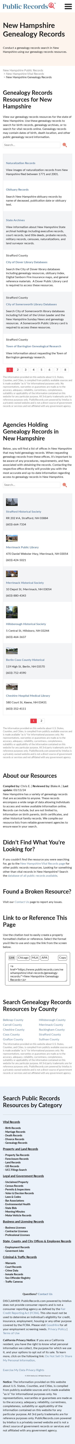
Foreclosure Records (17, 1159)
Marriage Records (15, 1132)
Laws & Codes (13, 1197)
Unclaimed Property (16, 1182)
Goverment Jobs (14, 1251)
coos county (11, 1034)
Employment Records (17, 1247)
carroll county (12, 1024)
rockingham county (52, 1029)
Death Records (13, 1135)
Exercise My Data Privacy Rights (23, 1370)
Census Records (14, 1186)
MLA (35, 957)
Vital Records (11, 1122)
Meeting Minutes (15, 1212)
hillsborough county (52, 1020)
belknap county (13, 1020)
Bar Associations (14, 1201)
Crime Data (11, 1270)
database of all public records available (32, 875)
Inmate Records (14, 1274)
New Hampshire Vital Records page (42, 863)
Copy (62, 957)
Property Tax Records (17, 1155)
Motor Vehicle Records (18, 1215)
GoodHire (52, 1325)
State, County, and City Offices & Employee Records (37, 1241)
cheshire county (13, 1029)
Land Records (13, 1162)
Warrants (10, 1263)
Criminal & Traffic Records (20, 1257)
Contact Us (22, 902)
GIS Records (12, 1166)
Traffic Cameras (14, 1282)
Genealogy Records (16, 1143)
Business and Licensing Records (23, 1221)
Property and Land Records (20, 1149)
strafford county (50, 1034)
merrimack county (51, 1024)
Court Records (13, 1267)
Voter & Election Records (19, 1193)
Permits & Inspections (17, 1189)
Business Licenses (15, 1228)
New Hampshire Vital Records (25, 73)
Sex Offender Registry (17, 1278)
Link (11, 957)
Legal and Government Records (23, 1176)
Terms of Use (11, 1333)
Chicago (23, 957)
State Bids (11, 1208)
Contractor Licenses (16, 1231)
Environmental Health (17, 1204)
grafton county (13, 1039)
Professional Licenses (17, 1235)
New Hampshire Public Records (23, 70)
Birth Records (13, 1128)
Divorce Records (14, 1139)
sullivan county (49, 1039)
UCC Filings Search (16, 1170)
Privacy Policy (57, 1329)
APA (44, 957)
